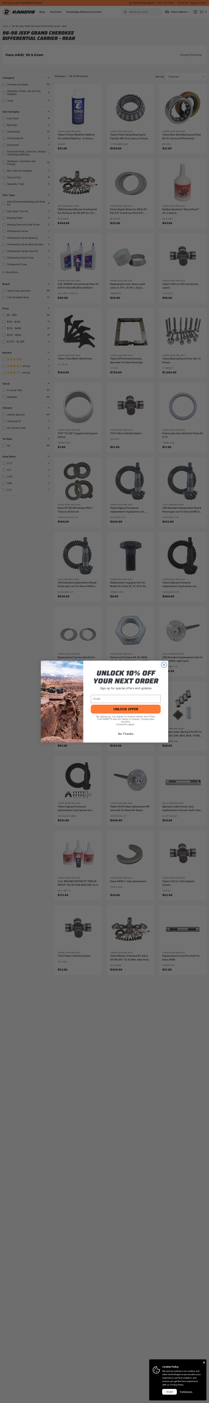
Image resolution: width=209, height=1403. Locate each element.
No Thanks (125, 733)
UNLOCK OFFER (125, 709)
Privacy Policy (177, 1384)
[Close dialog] (164, 665)
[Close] (204, 1362)
